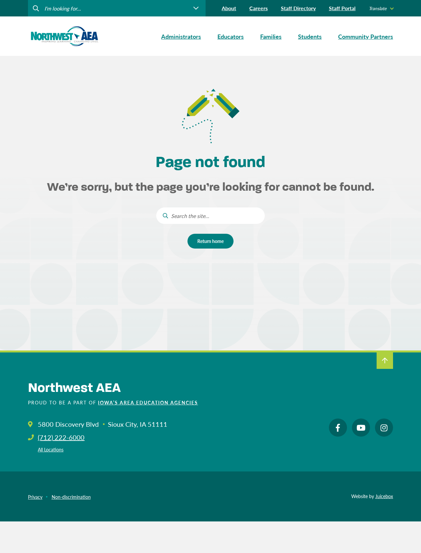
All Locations (50, 449)
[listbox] (381, 8)
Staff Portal (342, 8)
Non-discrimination (71, 496)
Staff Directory (298, 8)
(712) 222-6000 (61, 437)
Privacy (35, 496)
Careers (258, 8)
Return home (210, 241)
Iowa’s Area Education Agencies (148, 402)
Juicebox (384, 496)
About (229, 8)
